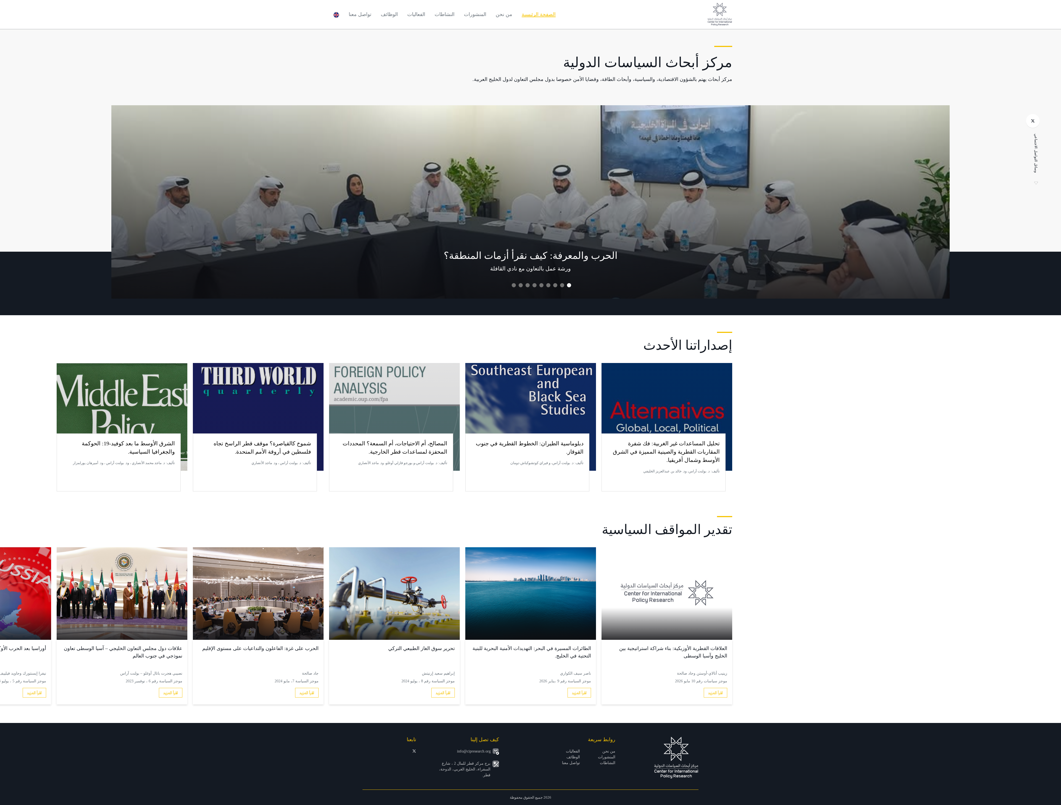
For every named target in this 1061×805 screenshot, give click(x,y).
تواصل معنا (360, 14)
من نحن (504, 14)
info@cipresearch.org (474, 751)
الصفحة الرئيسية (539, 14)
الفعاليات (416, 14)
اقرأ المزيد (715, 692)
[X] (1033, 121)
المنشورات (475, 14)
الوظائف (389, 14)
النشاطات (445, 14)
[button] (569, 285)
